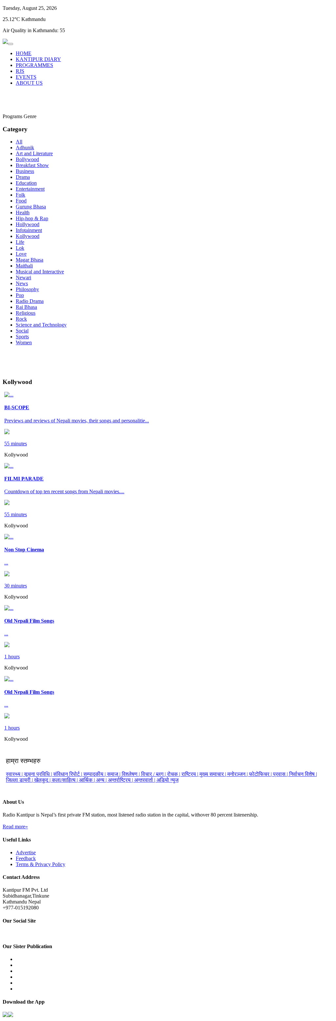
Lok (20, 248)
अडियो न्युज (167, 780)
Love (21, 254)
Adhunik (25, 147)
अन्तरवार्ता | (145, 780)
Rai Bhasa (26, 307)
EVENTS (26, 77)
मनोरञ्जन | (238, 774)
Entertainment (30, 189)
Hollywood (27, 224)
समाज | (114, 774)
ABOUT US (29, 83)
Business (25, 171)
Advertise (26, 852)
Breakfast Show (32, 165)
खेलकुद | (43, 780)
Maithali (24, 265)
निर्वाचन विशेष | (303, 774)
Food (21, 200)
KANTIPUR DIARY (38, 59)
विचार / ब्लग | (154, 774)
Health (23, 212)
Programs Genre (19, 116)
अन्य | (102, 780)
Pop (20, 295)
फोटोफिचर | (261, 774)
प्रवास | (281, 774)
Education (26, 183)
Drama (23, 177)
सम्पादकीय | (95, 774)
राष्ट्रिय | (190, 774)
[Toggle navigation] (10, 44)
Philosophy (27, 289)
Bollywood (27, 159)
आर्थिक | (87, 780)
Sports (22, 336)
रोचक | (174, 774)
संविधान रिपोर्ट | (68, 774)
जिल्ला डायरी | (20, 780)
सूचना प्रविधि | (38, 774)
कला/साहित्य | (65, 780)
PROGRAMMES (34, 65)
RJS (20, 71)
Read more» (15, 826)
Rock (21, 319)
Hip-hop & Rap (32, 218)
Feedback (26, 858)
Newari (23, 277)
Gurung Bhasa (31, 206)
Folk (20, 195)
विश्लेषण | (131, 774)
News (22, 283)
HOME (24, 53)
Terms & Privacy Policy (40, 864)
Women (24, 342)
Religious (25, 313)
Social (22, 330)
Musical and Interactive (40, 271)
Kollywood (27, 236)
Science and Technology (41, 325)
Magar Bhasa (29, 260)
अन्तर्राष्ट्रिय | (121, 780)
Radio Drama (30, 301)
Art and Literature (34, 153)
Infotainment (29, 230)
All (19, 141)
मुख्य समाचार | (213, 774)
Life (20, 242)
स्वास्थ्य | (15, 774)
